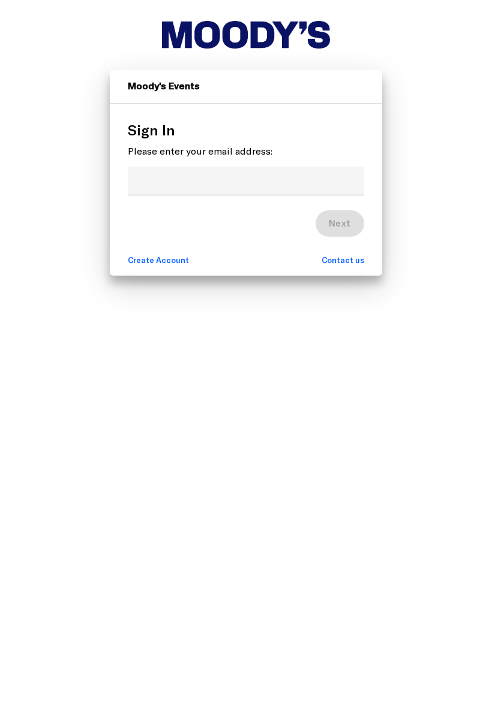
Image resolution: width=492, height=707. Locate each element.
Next (340, 223)
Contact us (343, 260)
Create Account (158, 260)
